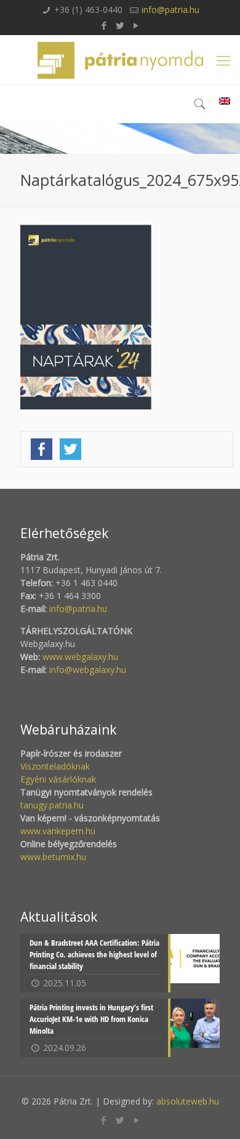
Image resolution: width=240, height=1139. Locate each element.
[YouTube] (136, 25)
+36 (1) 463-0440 (88, 9)
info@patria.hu (170, 9)
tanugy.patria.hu (52, 805)
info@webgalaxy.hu (87, 669)
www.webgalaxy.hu (79, 656)
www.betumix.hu (53, 857)
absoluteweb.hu (187, 1101)
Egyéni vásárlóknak (58, 779)
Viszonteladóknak (55, 766)
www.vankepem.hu (57, 831)
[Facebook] (104, 25)
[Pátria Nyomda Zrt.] (120, 60)
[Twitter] (120, 25)
